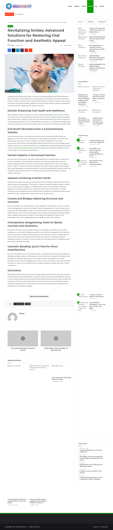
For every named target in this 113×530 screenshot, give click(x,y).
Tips (96, 6)
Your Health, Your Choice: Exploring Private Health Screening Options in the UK (96, 152)
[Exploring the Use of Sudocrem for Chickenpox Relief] (83, 226)
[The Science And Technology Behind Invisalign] (61, 370)
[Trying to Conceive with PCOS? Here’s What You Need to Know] (83, 31)
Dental (90, 6)
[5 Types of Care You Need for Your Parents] (83, 297)
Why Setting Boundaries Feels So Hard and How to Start (97, 38)
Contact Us (96, 527)
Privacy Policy (104, 527)
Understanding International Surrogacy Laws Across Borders (97, 57)
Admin (12, 45)
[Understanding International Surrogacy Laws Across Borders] (83, 58)
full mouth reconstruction (39, 296)
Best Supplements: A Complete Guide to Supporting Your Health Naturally (35, 14)
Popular (90, 21)
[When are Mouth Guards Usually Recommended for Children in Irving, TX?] (39, 431)
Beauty (84, 6)
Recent (80, 21)
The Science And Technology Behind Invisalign (61, 378)
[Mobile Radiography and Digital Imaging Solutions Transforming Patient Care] (83, 66)
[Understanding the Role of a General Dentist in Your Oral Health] (17, 431)
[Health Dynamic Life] (18, 6)
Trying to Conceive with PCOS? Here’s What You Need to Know (97, 30)
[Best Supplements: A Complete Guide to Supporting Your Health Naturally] (83, 48)
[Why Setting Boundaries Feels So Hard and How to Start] (83, 39)
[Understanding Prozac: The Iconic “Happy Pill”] (83, 143)
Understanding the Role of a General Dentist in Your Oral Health (17, 501)
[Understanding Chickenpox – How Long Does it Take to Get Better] (83, 368)
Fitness (102, 6)
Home (10, 22)
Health (70, 6)
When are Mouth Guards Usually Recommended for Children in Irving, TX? (38, 501)
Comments (102, 21)
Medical (77, 6)
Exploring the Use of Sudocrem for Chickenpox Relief (96, 162)
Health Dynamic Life (34, 527)
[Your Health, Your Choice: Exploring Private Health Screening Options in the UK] (83, 151)
